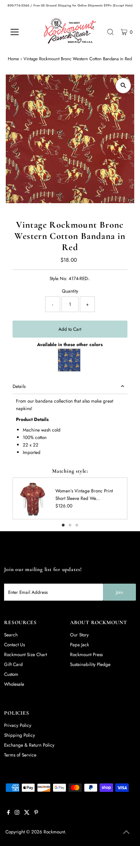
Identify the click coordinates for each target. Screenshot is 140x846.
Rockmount (54, 831)
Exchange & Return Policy (29, 745)
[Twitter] (26, 813)
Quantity (70, 291)
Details (19, 386)
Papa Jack (79, 644)
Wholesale (14, 684)
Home (13, 58)
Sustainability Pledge (90, 664)
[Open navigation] (21, 31)
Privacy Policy (17, 725)
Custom (11, 674)
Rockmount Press (86, 654)
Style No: (58, 278)
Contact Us (14, 644)
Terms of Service (20, 754)
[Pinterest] (36, 813)
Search (11, 634)
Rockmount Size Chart (25, 654)
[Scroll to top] (126, 832)
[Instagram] (17, 813)
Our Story (79, 634)
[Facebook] (8, 813)
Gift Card (13, 664)
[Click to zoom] (123, 85)
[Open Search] (110, 32)
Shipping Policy (19, 735)
